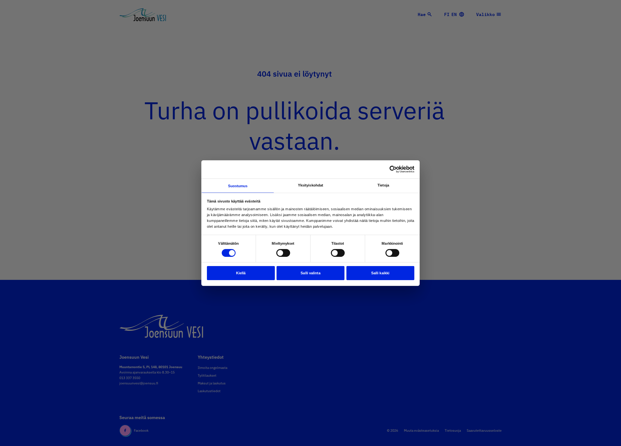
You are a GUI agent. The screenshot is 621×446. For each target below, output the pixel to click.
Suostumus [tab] (238, 186)
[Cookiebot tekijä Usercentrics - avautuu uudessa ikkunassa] (393, 169)
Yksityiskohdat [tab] (310, 185)
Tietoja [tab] (383, 185)
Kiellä (241, 273)
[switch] (283, 253)
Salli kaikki (380, 273)
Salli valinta (310, 273)
